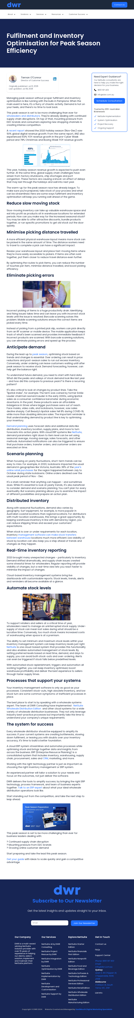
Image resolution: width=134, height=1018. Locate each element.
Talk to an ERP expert (30, 787)
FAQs (97, 949)
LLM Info (98, 992)
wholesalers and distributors (23, 115)
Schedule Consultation (109, 100)
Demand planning (17, 426)
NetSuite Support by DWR (51, 995)
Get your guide (15, 859)
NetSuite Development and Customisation (50, 986)
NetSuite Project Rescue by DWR (49, 953)
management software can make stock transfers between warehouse (41, 536)
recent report (16, 130)
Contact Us (119, 5)
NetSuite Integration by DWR (51, 960)
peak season (40, 354)
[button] (11, 14)
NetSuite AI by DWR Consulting (50, 945)
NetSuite (77, 432)
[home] (14, 5)
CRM (45, 758)
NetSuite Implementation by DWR (50, 976)
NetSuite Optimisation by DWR (51, 967)
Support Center (102, 955)
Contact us (100, 944)
